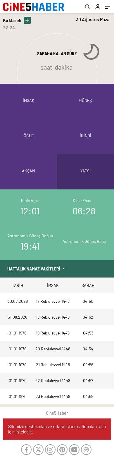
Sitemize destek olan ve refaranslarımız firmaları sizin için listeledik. (57, 429)
